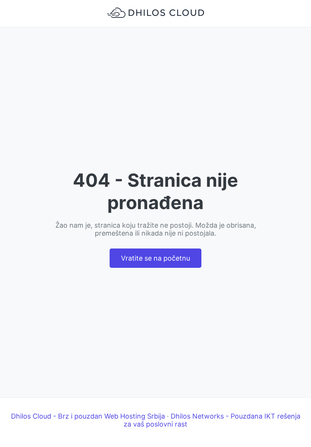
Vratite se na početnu (155, 258)
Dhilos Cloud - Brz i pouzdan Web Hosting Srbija (88, 416)
